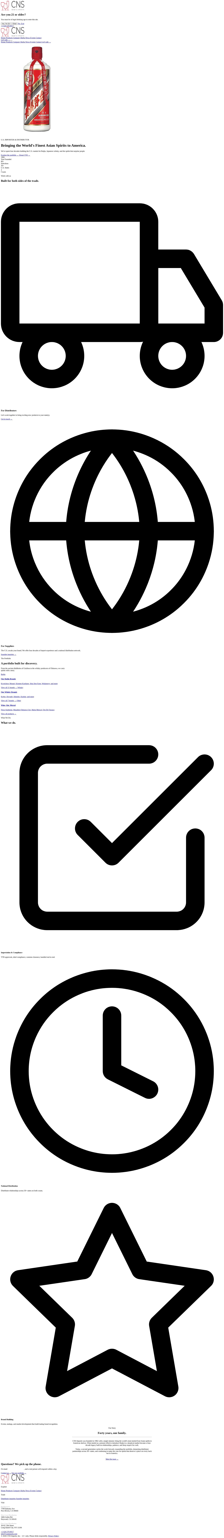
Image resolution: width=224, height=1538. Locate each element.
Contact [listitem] (38, 38)
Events (33, 1491)
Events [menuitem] (33, 42)
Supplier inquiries (22, 1499)
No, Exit (21, 24)
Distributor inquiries (8, 1499)
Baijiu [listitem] (23, 38)
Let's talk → (5, 40)
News (27, 1491)
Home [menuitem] (3, 42)
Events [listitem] (33, 38)
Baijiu (23, 1491)
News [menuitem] (27, 42)
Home (3, 1491)
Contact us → (6, 1473)
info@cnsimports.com (16, 1469)
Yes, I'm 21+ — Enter (9, 24)
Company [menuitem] (17, 42)
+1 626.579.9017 (7, 26)
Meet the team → (112, 1459)
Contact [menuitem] (39, 42)
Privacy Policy (53, 1536)
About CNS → (24, 155)
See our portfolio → (19, 1473)
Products (9, 1491)
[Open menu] (11, 40)
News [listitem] (27, 38)
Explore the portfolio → (10, 155)
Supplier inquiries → (8, 654)
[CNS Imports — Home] (12, 36)
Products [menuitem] (9, 42)
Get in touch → (6, 419)
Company (17, 1491)
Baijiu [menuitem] (23, 42)
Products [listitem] (9, 38)
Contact (38, 1491)
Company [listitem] (17, 38)
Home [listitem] (3, 38)
